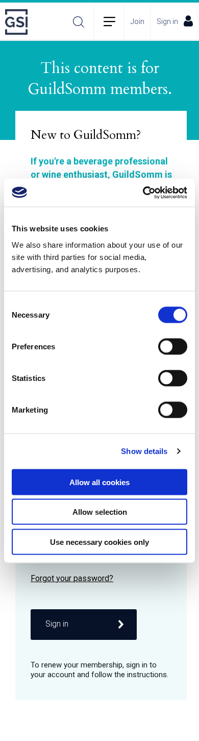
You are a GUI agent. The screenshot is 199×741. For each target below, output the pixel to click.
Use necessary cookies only (99, 541)
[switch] (172, 346)
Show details (144, 451)
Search (78, 22)
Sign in (167, 21)
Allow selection (99, 512)
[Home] (19, 22)
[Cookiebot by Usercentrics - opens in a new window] (143, 192)
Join (137, 21)
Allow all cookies (99, 481)
